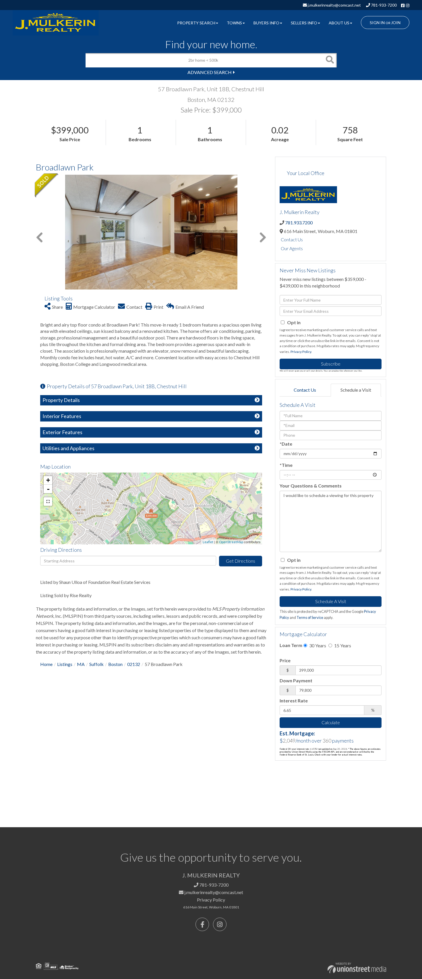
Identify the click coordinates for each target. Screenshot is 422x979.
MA (81, 664)
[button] (329, 60)
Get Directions (240, 561)
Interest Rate (294, 700)
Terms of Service (310, 617)
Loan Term (291, 645)
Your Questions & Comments (311, 485)
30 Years (317, 645)
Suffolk (96, 664)
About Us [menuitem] (339, 22)
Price (285, 660)
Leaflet (208, 542)
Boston (115, 664)
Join (395, 22)
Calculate (331, 722)
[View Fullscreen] (48, 501)
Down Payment (296, 680)
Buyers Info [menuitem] (266, 22)
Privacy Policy (301, 351)
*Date (286, 443)
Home (46, 664)
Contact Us (292, 239)
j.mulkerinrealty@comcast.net (334, 5)
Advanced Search (209, 72)
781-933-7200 (383, 5)
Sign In (377, 22)
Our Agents (292, 248)
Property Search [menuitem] (196, 22)
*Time (286, 465)
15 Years (342, 645)
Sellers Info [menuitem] (304, 22)
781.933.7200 (299, 222)
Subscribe (330, 363)
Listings (64, 664)
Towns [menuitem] (234, 22)
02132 (133, 664)
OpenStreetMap (231, 542)
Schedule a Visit (355, 390)
